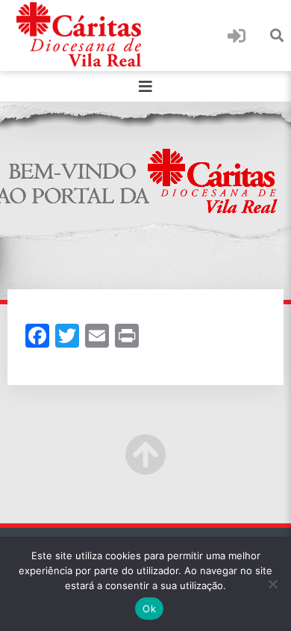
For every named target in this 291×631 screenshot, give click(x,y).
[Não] (272, 583)
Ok (149, 609)
